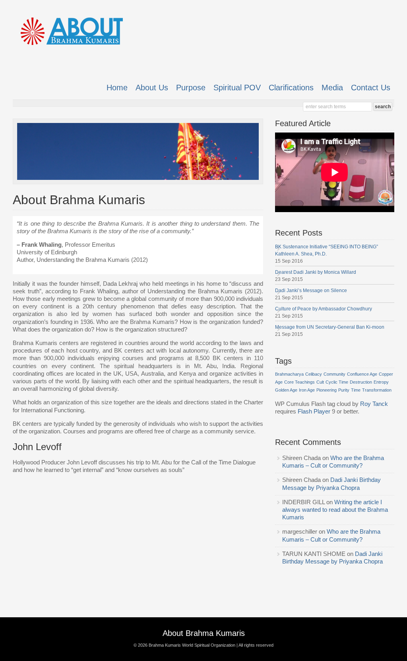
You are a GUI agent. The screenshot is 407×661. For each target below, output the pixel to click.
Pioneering (326, 390)
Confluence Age (362, 374)
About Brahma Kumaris (204, 633)
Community (334, 374)
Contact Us (370, 87)
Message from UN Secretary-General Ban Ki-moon (330, 327)
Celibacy (313, 374)
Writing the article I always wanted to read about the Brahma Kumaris (335, 510)
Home (117, 87)
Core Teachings (299, 382)
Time (355, 390)
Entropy (381, 382)
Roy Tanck (374, 404)
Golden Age (286, 390)
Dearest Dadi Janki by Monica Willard (316, 272)
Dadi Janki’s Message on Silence (311, 290)
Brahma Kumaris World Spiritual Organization (192, 645)
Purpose (190, 87)
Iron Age (307, 390)
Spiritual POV (237, 87)
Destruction (361, 382)
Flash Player (314, 411)
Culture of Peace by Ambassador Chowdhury (324, 309)
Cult (320, 382)
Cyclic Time (337, 382)
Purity (343, 390)
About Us (152, 87)
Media (332, 87)
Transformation (376, 390)
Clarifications (291, 87)
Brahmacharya (289, 374)
